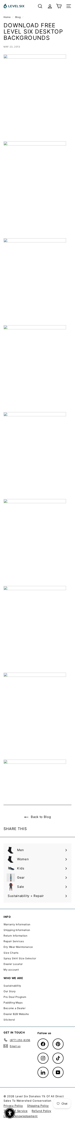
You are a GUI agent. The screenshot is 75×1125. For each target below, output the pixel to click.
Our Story (10, 991)
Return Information (16, 935)
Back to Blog (40, 817)
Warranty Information (17, 924)
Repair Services (14, 941)
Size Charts (11, 952)
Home (7, 17)
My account (11, 969)
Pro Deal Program (15, 996)
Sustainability (12, 985)
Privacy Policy (13, 1105)
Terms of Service (16, 1110)
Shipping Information (17, 930)
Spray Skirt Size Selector (20, 958)
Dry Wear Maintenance (18, 946)
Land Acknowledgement (21, 1116)
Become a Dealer (15, 1008)
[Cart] (59, 6)
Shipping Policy (38, 1105)
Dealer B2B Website (16, 1014)
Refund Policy (41, 1110)
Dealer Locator (13, 964)
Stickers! (9, 1019)
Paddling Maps (13, 1002)
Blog (18, 17)
